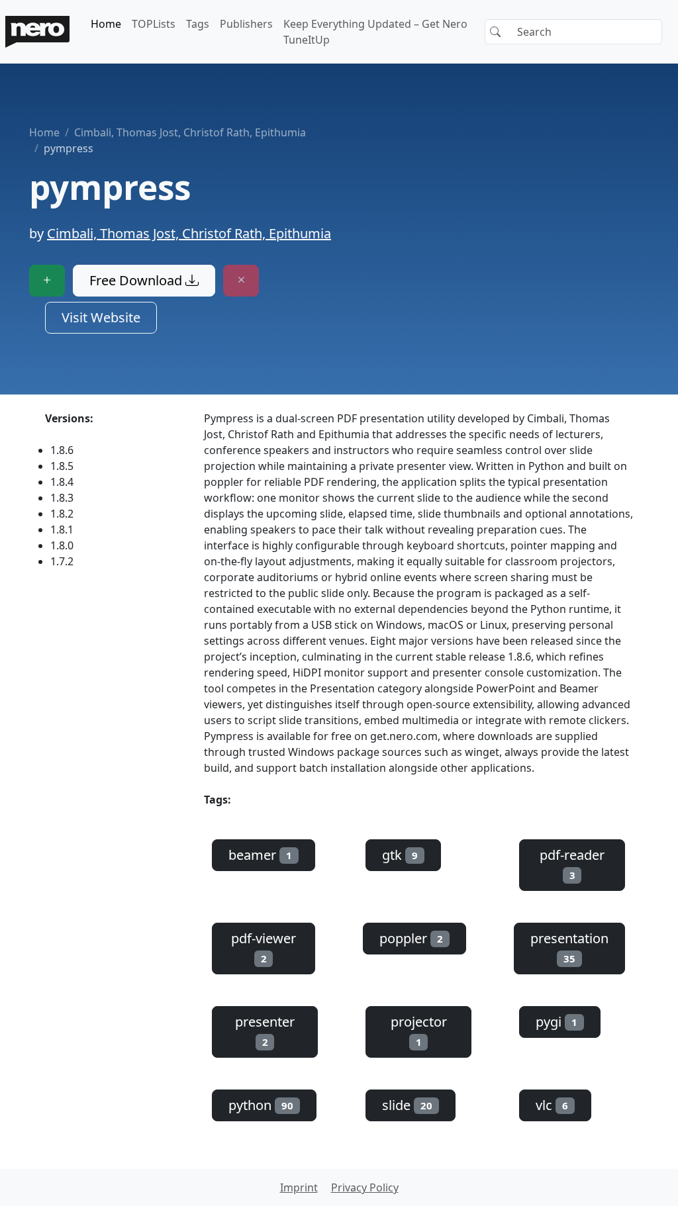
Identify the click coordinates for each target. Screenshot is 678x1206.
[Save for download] (47, 281)
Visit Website (101, 317)
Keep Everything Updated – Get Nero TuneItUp (375, 32)
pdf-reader (572, 864)
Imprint (299, 1187)
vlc (552, 1105)
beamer (260, 855)
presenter (265, 1030)
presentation (569, 947)
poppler (411, 938)
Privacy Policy (365, 1187)
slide (407, 1105)
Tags (197, 24)
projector (419, 1030)
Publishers (246, 24)
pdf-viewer (263, 947)
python (260, 1105)
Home (106, 24)
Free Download (137, 280)
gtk (400, 855)
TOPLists (153, 24)
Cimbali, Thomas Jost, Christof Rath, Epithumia (190, 132)
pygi (556, 1022)
